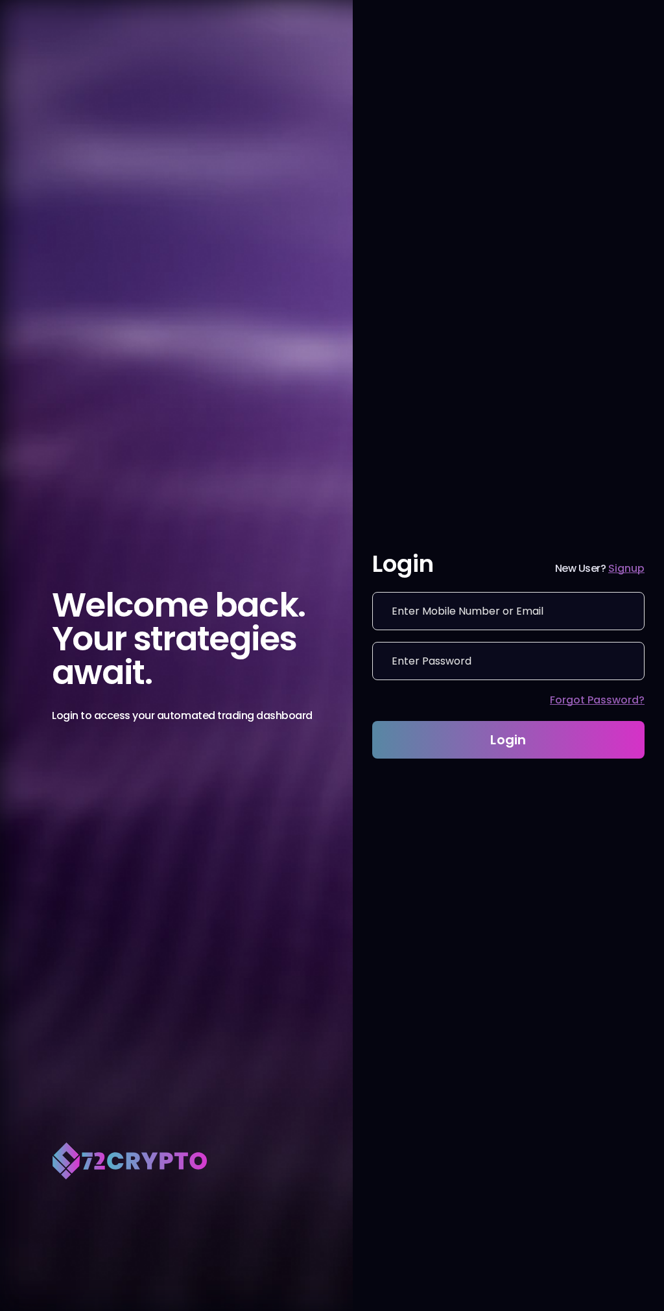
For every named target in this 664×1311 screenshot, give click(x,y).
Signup (626, 568)
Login (508, 740)
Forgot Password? (597, 699)
